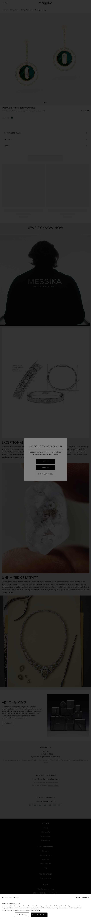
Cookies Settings (22, 915)
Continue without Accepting (82, 897)
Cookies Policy (35, 910)
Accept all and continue (39, 915)
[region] (45, 906)
